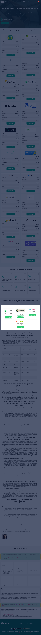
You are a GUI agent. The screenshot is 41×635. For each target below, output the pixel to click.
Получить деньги (9, 317)
